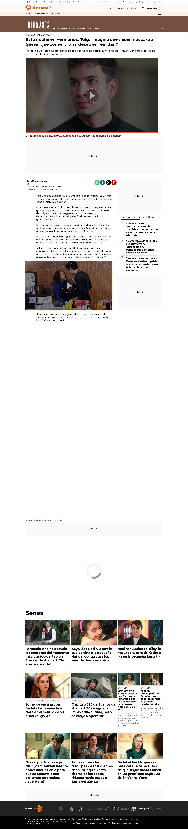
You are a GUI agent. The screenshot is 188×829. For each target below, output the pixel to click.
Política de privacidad (91, 819)
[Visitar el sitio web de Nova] (89, 809)
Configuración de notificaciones (113, 823)
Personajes (82, 28)
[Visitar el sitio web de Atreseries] (107, 809)
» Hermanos (47, 520)
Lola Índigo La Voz (155, 2)
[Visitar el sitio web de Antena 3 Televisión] (63, 809)
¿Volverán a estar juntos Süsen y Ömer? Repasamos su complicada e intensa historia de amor (141, 246)
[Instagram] (28, 184)
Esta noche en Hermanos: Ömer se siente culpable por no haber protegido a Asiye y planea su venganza (142, 264)
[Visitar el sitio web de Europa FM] (125, 809)
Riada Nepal (92, 2)
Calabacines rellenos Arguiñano (110, 2)
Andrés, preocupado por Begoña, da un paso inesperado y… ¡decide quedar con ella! (150, 697)
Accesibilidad (134, 823)
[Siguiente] (161, 2)
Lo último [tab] (148, 217)
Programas (41, 14)
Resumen (76, 701)
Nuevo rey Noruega (130, 2)
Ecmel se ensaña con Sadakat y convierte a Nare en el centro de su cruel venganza (44, 710)
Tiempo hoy (143, 2)
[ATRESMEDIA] (34, 809)
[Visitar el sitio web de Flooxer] (158, 809)
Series (28, 14)
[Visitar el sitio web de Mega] (98, 809)
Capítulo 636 (125, 688)
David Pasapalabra (80, 2)
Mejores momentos (63, 28)
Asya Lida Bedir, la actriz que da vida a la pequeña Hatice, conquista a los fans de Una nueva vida (91, 654)
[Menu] (159, 14)
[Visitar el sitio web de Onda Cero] (116, 809)
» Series (37, 520)
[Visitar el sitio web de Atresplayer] (146, 809)
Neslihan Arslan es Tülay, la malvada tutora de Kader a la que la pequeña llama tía (139, 652)
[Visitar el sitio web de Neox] (80, 809)
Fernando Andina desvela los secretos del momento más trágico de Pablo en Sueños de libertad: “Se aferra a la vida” (47, 656)
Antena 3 (29, 520)
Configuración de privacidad (84, 823)
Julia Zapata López (37, 181)
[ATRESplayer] (154, 8)
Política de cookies (110, 819)
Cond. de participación (129, 819)
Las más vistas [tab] (130, 217)
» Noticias (57, 520)
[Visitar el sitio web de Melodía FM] (134, 809)
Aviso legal (76, 819)
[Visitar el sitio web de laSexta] (71, 809)
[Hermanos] (38, 30)
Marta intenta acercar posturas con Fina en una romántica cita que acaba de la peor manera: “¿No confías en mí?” (128, 700)
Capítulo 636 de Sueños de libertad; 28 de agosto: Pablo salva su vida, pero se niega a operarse (93, 710)
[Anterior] (26, 2)
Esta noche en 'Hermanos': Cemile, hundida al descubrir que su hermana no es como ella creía (142, 229)
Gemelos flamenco (35, 2)
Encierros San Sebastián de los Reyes (58, 2)
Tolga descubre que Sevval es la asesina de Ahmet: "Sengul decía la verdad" (75, 136)
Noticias (55, 14)
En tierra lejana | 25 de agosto (43, 701)
